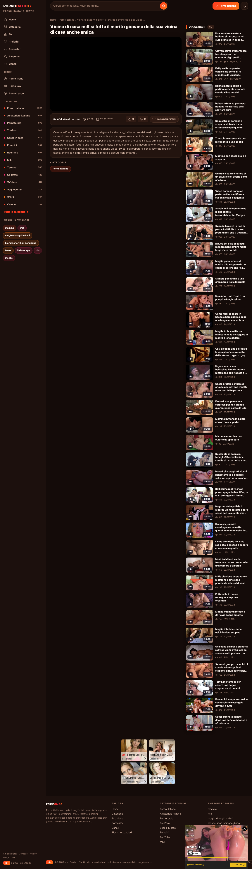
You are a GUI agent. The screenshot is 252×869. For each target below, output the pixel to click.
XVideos (24, 182)
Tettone (24, 167)
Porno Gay (15, 85)
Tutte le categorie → (16, 211)
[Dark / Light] (244, 6)
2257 (14, 857)
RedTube (24, 152)
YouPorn (24, 130)
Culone (24, 204)
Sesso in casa (24, 137)
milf (22, 227)
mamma (9, 227)
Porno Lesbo (16, 93)
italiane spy (23, 250)
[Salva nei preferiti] (210, 35)
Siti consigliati (10, 853)
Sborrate (24, 174)
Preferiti (14, 41)
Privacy (33, 853)
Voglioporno (24, 189)
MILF (24, 159)
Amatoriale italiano (24, 115)
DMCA (6, 857)
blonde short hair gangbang (20, 243)
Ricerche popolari (122, 832)
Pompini (24, 145)
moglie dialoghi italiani (17, 235)
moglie (9, 257)
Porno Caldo (69, 862)
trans (8, 250)
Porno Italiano (24, 108)
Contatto (23, 853)
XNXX (24, 197)
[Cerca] (163, 6)
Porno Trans (16, 78)
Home (12, 19)
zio (37, 250)
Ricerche (14, 56)
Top (11, 34)
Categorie (15, 26)
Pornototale (24, 122)
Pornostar (14, 49)
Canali (13, 63)
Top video (117, 818)
